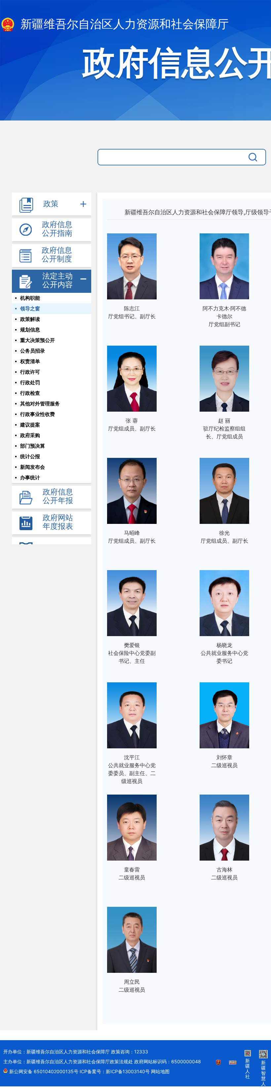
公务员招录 (32, 351)
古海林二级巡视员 (224, 873)
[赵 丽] (224, 377)
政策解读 (30, 319)
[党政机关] (218, 1066)
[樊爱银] (132, 601)
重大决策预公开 (37, 340)
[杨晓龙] (224, 601)
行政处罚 (30, 382)
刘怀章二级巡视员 (224, 761)
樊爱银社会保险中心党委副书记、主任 (132, 653)
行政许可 (30, 372)
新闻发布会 (32, 467)
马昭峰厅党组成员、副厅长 (132, 536)
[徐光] (224, 489)
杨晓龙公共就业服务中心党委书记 (224, 653)
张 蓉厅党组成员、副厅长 (132, 424)
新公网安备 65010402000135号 (44, 1071)
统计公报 (30, 456)
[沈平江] (132, 713)
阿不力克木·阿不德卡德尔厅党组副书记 (224, 316)
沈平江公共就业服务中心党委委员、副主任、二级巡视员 (132, 769)
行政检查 (30, 393)
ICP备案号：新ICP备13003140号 (115, 1071)
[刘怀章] (224, 713)
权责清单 (30, 361)
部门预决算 (32, 446)
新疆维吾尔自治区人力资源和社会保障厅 (123, 24)
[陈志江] (132, 264)
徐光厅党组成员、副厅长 (224, 536)
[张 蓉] (132, 377)
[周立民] (132, 938)
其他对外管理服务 (40, 403)
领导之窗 (30, 308)
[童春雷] (132, 826)
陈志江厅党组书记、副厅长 (132, 312)
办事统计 (30, 477)
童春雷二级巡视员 (132, 873)
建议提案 (30, 424)
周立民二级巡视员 (132, 985)
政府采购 (30, 435)
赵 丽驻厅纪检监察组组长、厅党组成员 (224, 428)
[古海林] (224, 826)
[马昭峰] (132, 489)
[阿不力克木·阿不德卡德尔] (224, 264)
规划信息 (30, 329)
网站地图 (160, 1071)
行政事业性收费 (37, 414)
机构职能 (30, 298)
